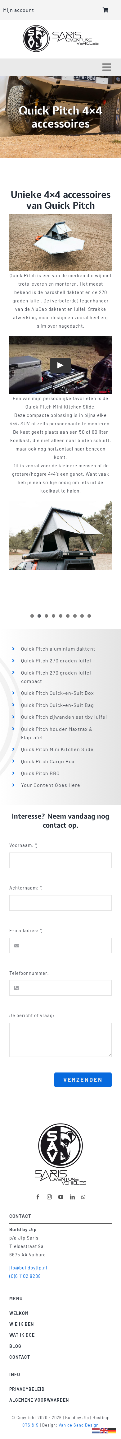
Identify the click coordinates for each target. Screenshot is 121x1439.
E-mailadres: (25, 930)
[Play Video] (60, 365)
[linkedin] (72, 1196)
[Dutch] (96, 1430)
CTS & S (30, 1425)
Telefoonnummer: (29, 973)
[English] (104, 1430)
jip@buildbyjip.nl (28, 1267)
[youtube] (61, 1196)
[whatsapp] (83, 1196)
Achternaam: (25, 887)
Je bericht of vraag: (32, 1015)
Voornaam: (23, 845)
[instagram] (49, 1196)
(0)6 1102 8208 (25, 1276)
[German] (112, 1430)
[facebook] (38, 1196)
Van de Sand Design (79, 1425)
